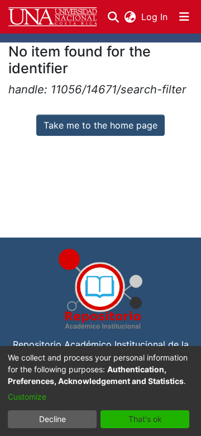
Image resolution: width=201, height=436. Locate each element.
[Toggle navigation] (184, 16)
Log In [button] (155, 16)
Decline (52, 419)
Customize (27, 396)
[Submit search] (113, 16)
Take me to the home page (100, 125)
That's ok (145, 419)
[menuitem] (130, 16)
